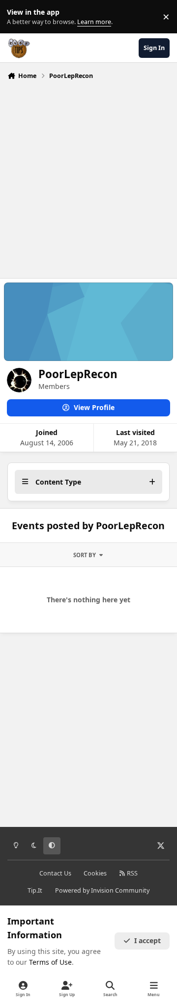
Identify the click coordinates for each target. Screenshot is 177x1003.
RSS (131, 873)
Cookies (95, 873)
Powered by (102, 890)
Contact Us (55, 873)
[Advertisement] (88, 176)
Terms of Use (50, 962)
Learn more (19, 17)
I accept (147, 940)
